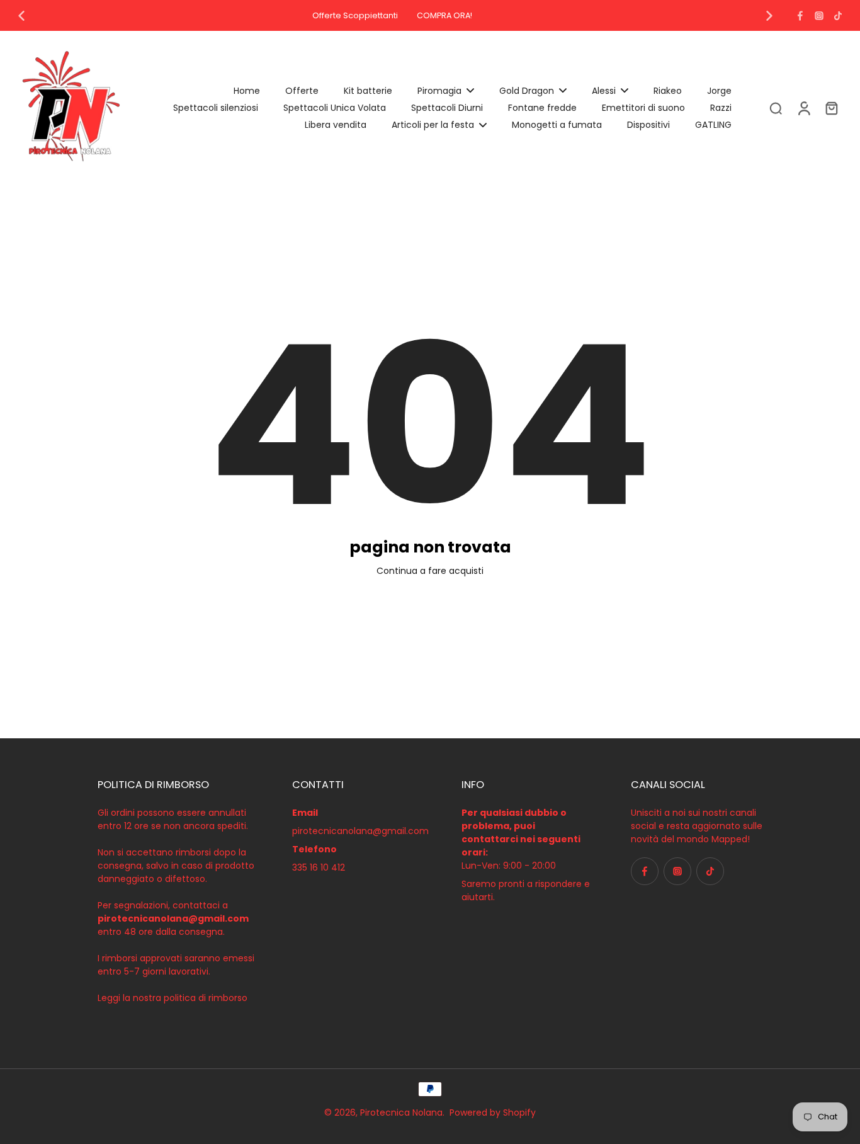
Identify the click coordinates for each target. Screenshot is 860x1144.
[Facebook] (800, 15)
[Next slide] (769, 15)
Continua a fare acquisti (430, 570)
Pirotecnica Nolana (401, 1112)
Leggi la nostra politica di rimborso (172, 998)
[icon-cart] (831, 107)
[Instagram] (819, 15)
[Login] (803, 107)
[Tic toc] (838, 15)
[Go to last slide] (21, 15)
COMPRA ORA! (444, 15)
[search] (775, 107)
